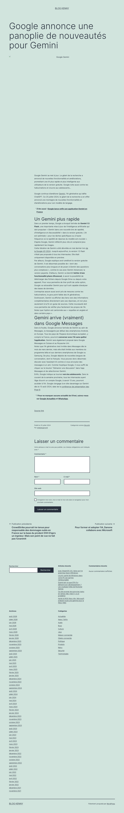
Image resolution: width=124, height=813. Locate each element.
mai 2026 (12, 626)
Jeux (60, 632)
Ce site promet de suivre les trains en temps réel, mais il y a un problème (71, 594)
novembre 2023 (15, 719)
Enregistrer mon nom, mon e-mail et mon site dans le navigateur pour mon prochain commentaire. (63, 501)
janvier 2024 (14, 713)
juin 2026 (12, 623)
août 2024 (13, 691)
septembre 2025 (15, 651)
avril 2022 (13, 778)
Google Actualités (48, 399)
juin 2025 (12, 660)
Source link (39, 411)
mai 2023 (12, 738)
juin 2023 (12, 735)
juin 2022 (12, 772)
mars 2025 (13, 669)
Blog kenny (62, 8)
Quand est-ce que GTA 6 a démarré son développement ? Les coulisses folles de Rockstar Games (70, 586)
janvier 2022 (14, 785)
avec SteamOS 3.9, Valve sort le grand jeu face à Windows (70, 572)
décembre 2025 (15, 641)
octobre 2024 (14, 685)
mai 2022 (12, 775)
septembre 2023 (15, 725)
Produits (61, 644)
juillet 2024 (13, 694)
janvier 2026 (14, 638)
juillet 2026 (13, 619)
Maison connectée (65, 635)
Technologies (63, 654)
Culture (61, 629)
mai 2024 (12, 701)
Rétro (60, 648)
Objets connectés (65, 638)
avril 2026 (13, 629)
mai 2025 (12, 663)
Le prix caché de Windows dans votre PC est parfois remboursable (70, 578)
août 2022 (13, 766)
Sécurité (87, 425)
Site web (37, 488)
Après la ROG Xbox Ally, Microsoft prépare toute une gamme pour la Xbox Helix (71, 601)
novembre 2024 (15, 682)
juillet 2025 (13, 657)
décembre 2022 (15, 753)
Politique (61, 641)
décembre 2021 (15, 788)
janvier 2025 (14, 676)
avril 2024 (13, 704)
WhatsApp (63, 399)
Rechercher (13, 566)
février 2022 (14, 782)
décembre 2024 (15, 679)
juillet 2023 (13, 732)
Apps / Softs (63, 619)
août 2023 (13, 729)
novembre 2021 (15, 791)
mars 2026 (13, 632)
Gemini (62, 194)
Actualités (62, 616)
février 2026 (14, 635)
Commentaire (40, 454)
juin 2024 (12, 697)
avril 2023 (13, 741)
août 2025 (13, 654)
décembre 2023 (15, 716)
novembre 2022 (15, 757)
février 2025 (14, 672)
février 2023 (14, 747)
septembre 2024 (15, 688)
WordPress (111, 804)
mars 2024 (13, 707)
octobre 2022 (14, 760)
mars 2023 (13, 744)
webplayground (42, 428)
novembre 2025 (15, 644)
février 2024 (14, 710)
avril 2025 (13, 666)
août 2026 (13, 616)
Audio (60, 623)
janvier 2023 (14, 750)
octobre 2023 (14, 722)
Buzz (60, 626)
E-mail (67, 477)
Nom (36, 477)
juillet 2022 (13, 769)
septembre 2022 (15, 763)
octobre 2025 (14, 648)
